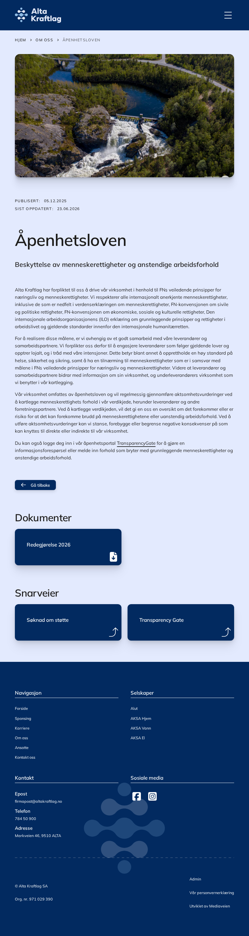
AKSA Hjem (141, 718)
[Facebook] (137, 796)
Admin (195, 878)
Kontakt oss (25, 757)
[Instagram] (152, 796)
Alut (134, 708)
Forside (21, 708)
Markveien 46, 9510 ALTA (38, 835)
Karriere (22, 728)
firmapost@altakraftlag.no (38, 801)
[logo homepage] (38, 15)
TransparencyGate (136, 443)
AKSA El (138, 737)
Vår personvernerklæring (211, 892)
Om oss (21, 737)
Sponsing (23, 718)
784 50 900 (25, 818)
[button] (228, 15)
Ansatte (22, 747)
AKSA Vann (141, 728)
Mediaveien (219, 906)
